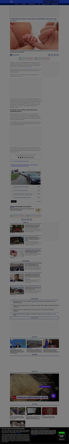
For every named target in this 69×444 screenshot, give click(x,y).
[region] (34, 435)
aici (15, 438)
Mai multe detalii (18, 432)
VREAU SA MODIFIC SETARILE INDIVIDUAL (62, 436)
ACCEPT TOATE (61, 432)
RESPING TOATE (61, 439)
